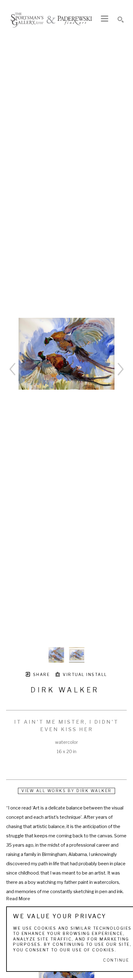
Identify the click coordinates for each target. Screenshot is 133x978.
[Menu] (104, 18)
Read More (18, 898)
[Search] (121, 19)
